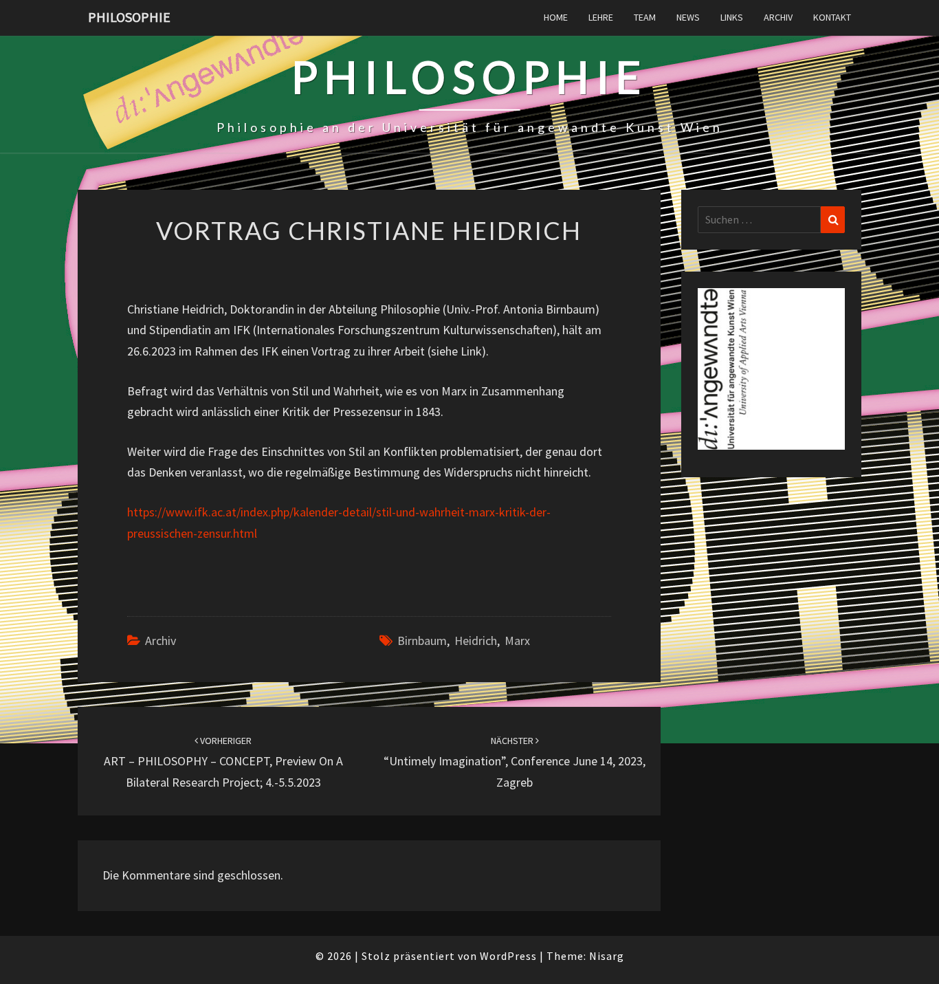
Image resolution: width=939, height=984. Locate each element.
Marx (517, 640)
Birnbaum (422, 640)
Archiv (778, 17)
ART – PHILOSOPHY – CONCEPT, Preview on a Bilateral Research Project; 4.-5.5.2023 (223, 761)
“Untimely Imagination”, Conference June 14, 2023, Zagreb (514, 761)
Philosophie (129, 16)
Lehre (600, 17)
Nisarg (606, 956)
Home (556, 17)
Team (645, 17)
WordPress (508, 956)
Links (731, 17)
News (688, 17)
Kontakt (832, 17)
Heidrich (475, 640)
